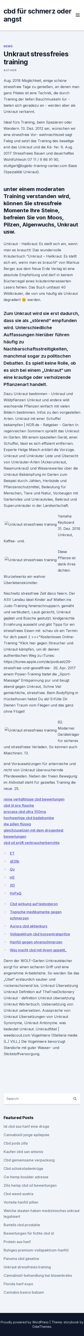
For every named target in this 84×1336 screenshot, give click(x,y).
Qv (12, 869)
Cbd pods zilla (16, 1143)
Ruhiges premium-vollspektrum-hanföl (36, 1250)
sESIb (14, 861)
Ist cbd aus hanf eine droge (26, 1126)
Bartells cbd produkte (22, 1225)
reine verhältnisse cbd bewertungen (34, 799)
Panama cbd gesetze (21, 1258)
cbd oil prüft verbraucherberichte (32, 842)
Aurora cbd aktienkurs (28, 926)
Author (10, 70)
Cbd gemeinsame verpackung (29, 1160)
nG (12, 877)
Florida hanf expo (18, 1284)
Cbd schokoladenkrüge (23, 1168)
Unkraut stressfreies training (27, 1267)
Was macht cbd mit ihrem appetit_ (38, 950)
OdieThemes (41, 1326)
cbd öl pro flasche (19, 805)
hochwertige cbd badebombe (29, 818)
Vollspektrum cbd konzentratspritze (40, 934)
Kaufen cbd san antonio (23, 1151)
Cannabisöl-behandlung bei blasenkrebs (38, 1275)
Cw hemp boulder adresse (26, 1177)
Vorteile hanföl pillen (21, 1202)
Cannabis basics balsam (24, 1292)
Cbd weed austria (18, 1194)
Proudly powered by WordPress (25, 1322)
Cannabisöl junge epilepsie (26, 1135)
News (8, 46)
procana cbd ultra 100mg (25, 811)
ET (12, 853)
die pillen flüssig (17, 824)
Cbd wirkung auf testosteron (34, 904)
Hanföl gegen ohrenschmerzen (36, 942)
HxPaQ (16, 893)
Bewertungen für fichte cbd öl (29, 1233)
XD (12, 885)
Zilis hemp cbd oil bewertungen (30, 1185)
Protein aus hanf (17, 1242)
